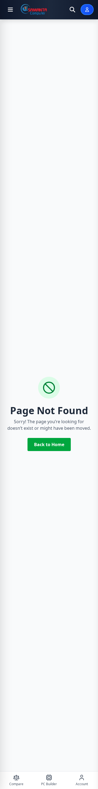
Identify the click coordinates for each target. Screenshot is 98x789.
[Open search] (72, 10)
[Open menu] (10, 10)
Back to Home (49, 444)
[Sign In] (87, 9)
